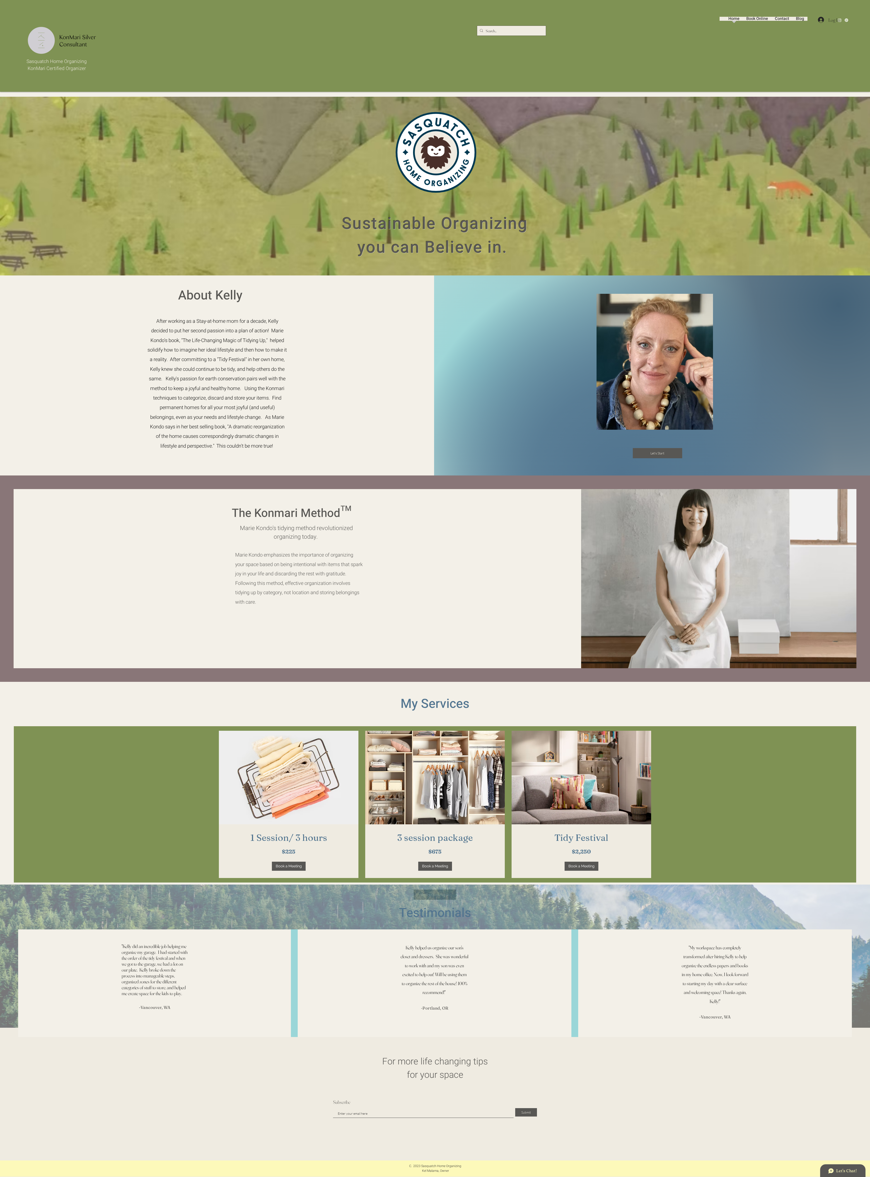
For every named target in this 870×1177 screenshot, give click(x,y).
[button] (289, 866)
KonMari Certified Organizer (57, 68)
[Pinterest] (846, 20)
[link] (288, 838)
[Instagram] (839, 20)
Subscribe (341, 1102)
